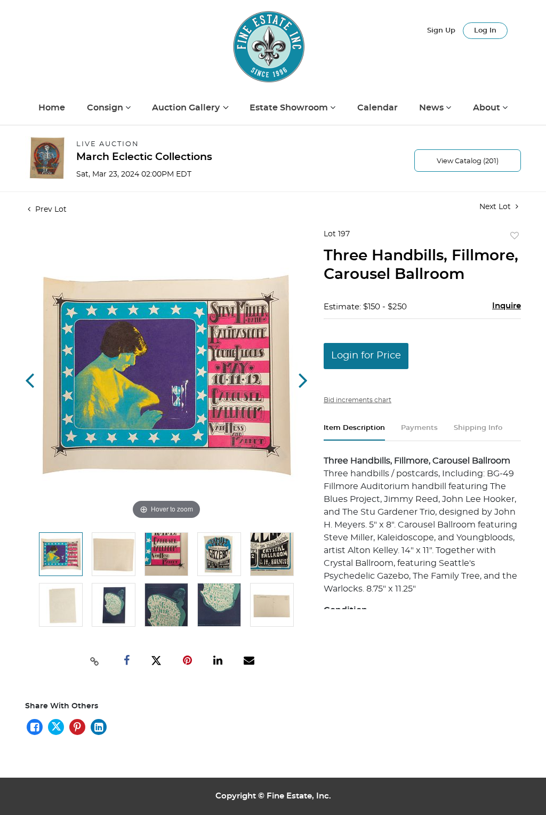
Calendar (377, 107)
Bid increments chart (357, 400)
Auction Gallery (187, 107)
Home (51, 107)
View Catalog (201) (468, 161)
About (487, 107)
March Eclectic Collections (144, 157)
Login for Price (366, 356)
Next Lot (496, 207)
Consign (106, 107)
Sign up (441, 30)
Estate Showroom (290, 107)
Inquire (506, 306)
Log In (485, 30)
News (432, 107)
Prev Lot (50, 209)
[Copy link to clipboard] (94, 660)
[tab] (354, 432)
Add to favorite (514, 236)
